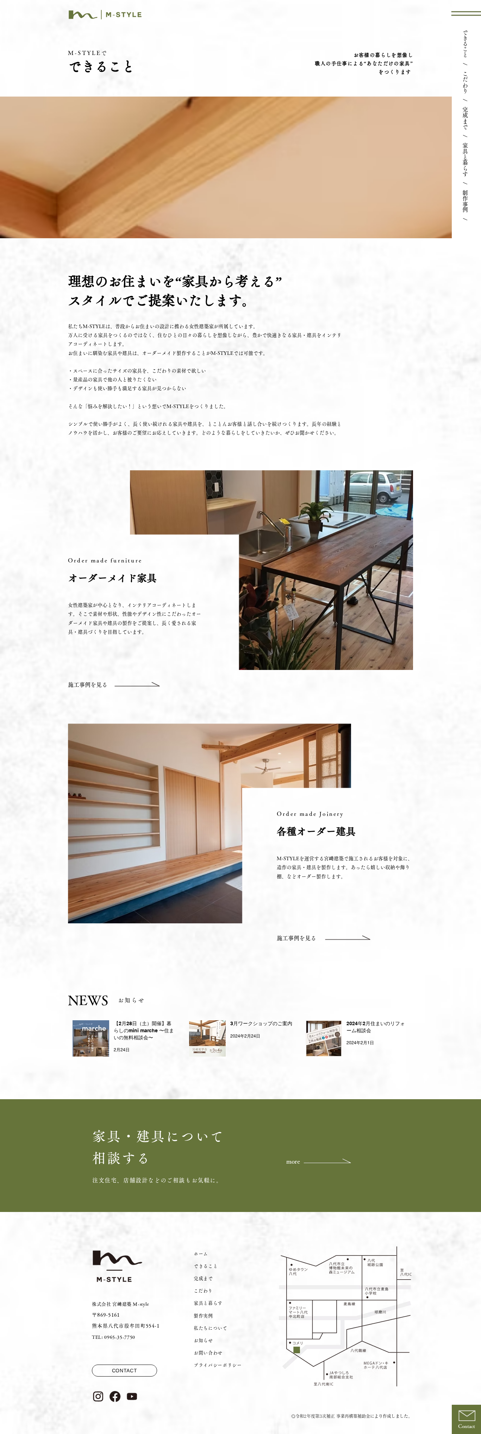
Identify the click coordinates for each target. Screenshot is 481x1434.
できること (465, 43)
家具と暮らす (465, 160)
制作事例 (465, 201)
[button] (466, 13)
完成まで (465, 118)
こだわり (465, 82)
